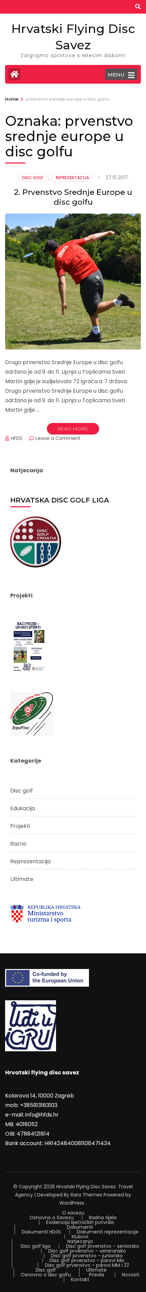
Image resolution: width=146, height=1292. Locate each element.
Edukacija (22, 808)
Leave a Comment (58, 438)
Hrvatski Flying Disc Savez (86, 1186)
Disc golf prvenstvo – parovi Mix (87, 1260)
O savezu (73, 1212)
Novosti (130, 1274)
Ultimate (21, 879)
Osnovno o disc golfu (46, 1274)
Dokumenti (80, 1227)
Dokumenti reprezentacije (108, 1231)
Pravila (96, 1274)
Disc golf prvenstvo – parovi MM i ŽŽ (87, 1265)
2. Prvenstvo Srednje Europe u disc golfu (73, 197)
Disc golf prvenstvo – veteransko (87, 1250)
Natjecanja (80, 1241)
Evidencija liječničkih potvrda (80, 1222)
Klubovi (80, 1236)
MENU (116, 74)
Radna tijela (102, 1217)
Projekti (20, 826)
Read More (73, 428)
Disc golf (32, 178)
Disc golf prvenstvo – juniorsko (87, 1255)
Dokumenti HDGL (41, 1231)
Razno (18, 844)
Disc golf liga (36, 1246)
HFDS (16, 438)
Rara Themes (86, 1194)
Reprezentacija (72, 178)
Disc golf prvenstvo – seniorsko (102, 1246)
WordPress (71, 1203)
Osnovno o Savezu (52, 1217)
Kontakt (80, 1279)
